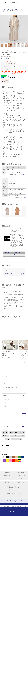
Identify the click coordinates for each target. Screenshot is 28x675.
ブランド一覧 (8, 9)
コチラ (24, 174)
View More (24, 362)
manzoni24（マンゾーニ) (16, 9)
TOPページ (3, 9)
